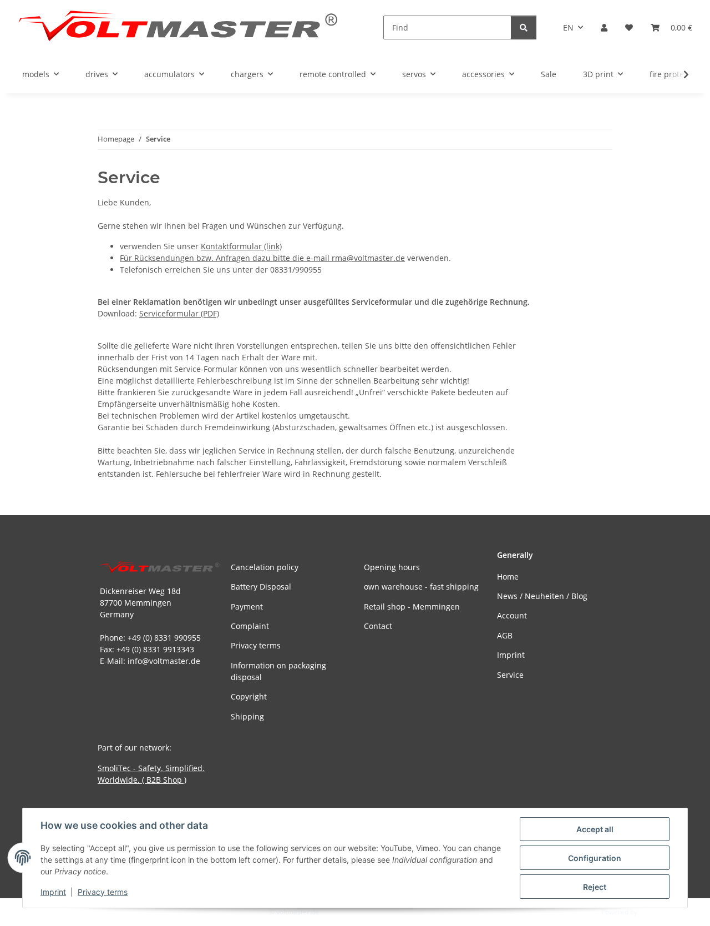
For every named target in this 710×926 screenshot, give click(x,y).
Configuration (594, 858)
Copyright (249, 696)
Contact (378, 626)
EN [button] (568, 27)
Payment (247, 606)
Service (510, 675)
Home (508, 576)
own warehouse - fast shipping (421, 586)
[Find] (523, 27)
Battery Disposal (261, 586)
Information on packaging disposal (278, 671)
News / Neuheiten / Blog (542, 596)
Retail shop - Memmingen (412, 606)
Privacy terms (103, 892)
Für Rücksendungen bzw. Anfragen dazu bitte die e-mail (226, 258)
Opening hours (392, 567)
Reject (594, 887)
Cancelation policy (264, 567)
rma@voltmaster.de (368, 258)
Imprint (53, 892)
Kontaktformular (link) (241, 246)
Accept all (594, 829)
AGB (505, 635)
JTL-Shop (652, 912)
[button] (604, 27)
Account (512, 615)
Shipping (247, 716)
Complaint (250, 626)
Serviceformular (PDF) (179, 313)
